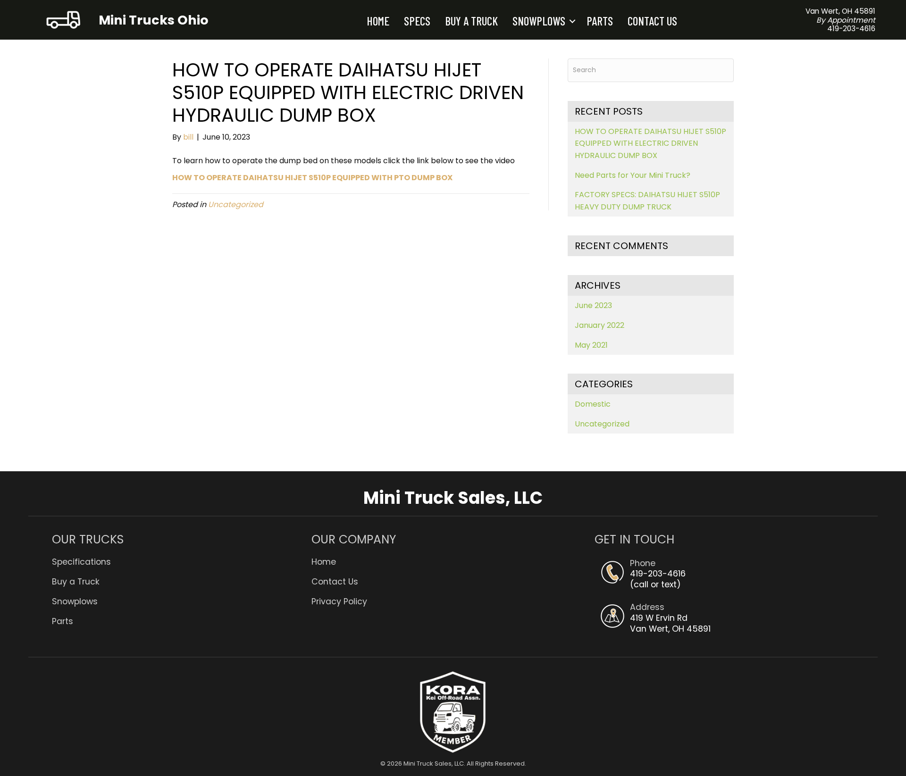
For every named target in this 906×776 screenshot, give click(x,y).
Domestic (593, 404)
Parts (600, 21)
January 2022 (599, 325)
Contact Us (652, 21)
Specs (417, 21)
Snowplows (538, 21)
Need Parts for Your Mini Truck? (632, 175)
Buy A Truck (471, 21)
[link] (181, 558)
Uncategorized (235, 204)
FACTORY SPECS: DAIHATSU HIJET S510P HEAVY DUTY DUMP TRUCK (647, 200)
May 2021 (591, 345)
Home (378, 21)
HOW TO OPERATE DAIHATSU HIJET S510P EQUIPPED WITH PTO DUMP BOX (312, 177)
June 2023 (593, 305)
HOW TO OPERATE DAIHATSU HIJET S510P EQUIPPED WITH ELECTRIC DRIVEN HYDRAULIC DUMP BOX (650, 143)
